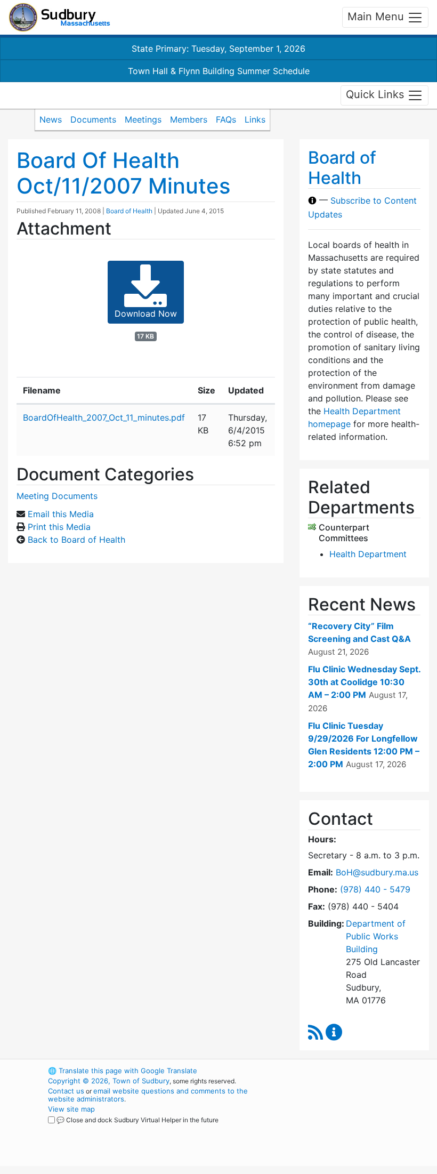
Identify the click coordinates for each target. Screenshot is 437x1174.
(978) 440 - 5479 (375, 889)
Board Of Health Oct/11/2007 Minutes (123, 173)
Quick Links (376, 94)
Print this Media (59, 526)
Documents (93, 119)
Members (188, 119)
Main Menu (377, 16)
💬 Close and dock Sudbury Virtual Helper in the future (137, 1120)
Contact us (66, 1091)
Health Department (368, 554)
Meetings (143, 119)
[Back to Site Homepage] (59, 17)
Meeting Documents (57, 495)
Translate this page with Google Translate (122, 1070)
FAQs (226, 119)
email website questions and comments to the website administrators (148, 1095)
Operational (352, 1129)
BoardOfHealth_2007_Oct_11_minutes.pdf (104, 417)
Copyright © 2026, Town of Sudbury (108, 1080)
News (50, 119)
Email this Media (61, 514)
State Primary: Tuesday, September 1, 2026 (218, 48)
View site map (71, 1109)
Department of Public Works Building (376, 936)
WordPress (333, 1070)
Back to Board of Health (76, 539)
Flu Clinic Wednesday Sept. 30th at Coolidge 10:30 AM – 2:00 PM (364, 682)
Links (255, 119)
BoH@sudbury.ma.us (377, 872)
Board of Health (129, 211)
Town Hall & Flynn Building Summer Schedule (219, 71)
